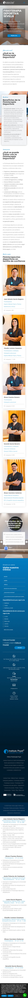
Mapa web (21, 790)
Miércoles (7, 621)
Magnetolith (21, 785)
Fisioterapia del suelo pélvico (10, 785)
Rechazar (10, 995)
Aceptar (4, 995)
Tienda (13, 790)
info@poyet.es (14, 688)
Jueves (6, 623)
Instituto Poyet (6, 778)
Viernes (6, 626)
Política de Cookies (13, 808)
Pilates (16, 787)
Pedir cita (14, 35)
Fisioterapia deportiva (19, 780)
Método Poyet (14, 778)
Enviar (20, 647)
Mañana (6, 603)
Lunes (6, 616)
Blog (17, 790)
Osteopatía (21, 778)
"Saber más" (21, 992)
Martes (6, 619)
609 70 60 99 (18, 678)
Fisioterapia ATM (19, 783)
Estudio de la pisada (10, 787)
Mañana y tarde (8, 608)
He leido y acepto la (12, 644)
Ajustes (16, 995)
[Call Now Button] (25, 995)
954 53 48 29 (10, 678)
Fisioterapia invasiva (9, 783)
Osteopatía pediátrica (8, 780)
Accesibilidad (13, 810)
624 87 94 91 (14, 681)
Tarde (6, 605)
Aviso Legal (15, 805)
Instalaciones (7, 790)
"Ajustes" (16, 992)
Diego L (10, 547)
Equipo (21, 787)
